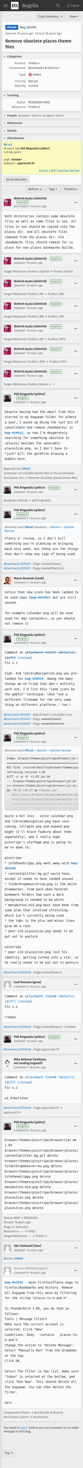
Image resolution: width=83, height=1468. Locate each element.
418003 (18, 1258)
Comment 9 (21, 1272)
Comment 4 (21, 642)
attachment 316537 (40, 652)
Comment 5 (21, 741)
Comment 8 (21, 1130)
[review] (25, 658)
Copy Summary (48, 16)
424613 (25, 468)
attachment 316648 (40, 996)
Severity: (20, 85)
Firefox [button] (34, 63)
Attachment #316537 (17, 564)
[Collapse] (75, 202)
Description (21, 206)
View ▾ (74, 16)
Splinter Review (68, 170)
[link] (41, 782)
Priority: (20, 81)
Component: (17, 68)
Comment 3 (21, 582)
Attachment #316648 (17, 972)
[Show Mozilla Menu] (14, 5)
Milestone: (19, 107)
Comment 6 (21, 986)
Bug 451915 (14, 1282)
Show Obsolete (16, 179)
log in (24, 1427)
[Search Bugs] (58, 5)
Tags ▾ (53, 189)
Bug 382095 (28, 27)
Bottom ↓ (35, 189)
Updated (19, 263)
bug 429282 (39, 597)
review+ (16, 159)
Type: (22, 74)
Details (43, 170)
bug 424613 (14, 433)
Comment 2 (21, 518)
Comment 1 (21, 402)
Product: (20, 63)
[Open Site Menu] (5, 5)
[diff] (10, 658)
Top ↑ (9, 1453)
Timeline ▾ (71, 189)
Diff (53, 170)
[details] (66, 652)
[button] (72, 5)
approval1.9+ (26, 163)
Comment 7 (21, 1067)
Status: (21, 102)
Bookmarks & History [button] (43, 68)
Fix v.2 (8, 144)
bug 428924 (34, 678)
